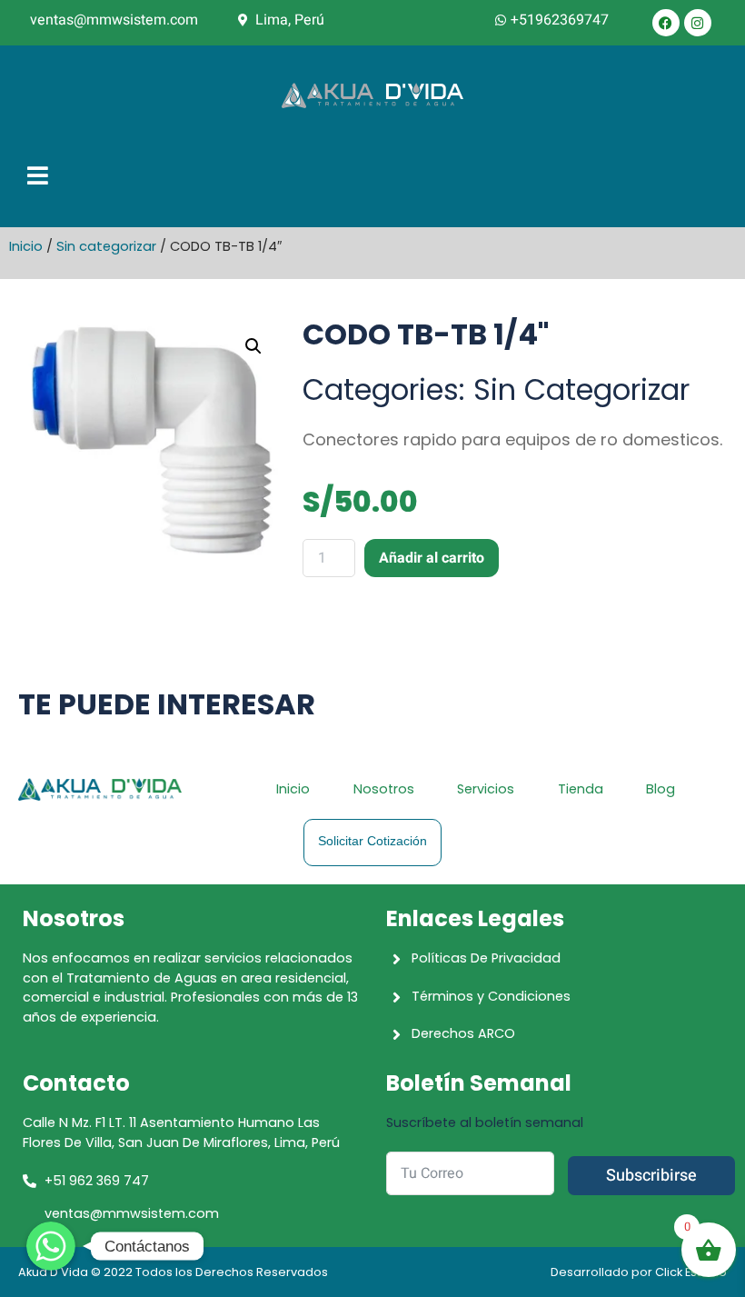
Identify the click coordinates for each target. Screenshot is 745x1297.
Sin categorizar (106, 246)
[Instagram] (697, 22)
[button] (253, 346)
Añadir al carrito (431, 558)
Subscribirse (651, 1175)
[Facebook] (666, 22)
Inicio (26, 246)
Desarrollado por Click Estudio (639, 1272)
